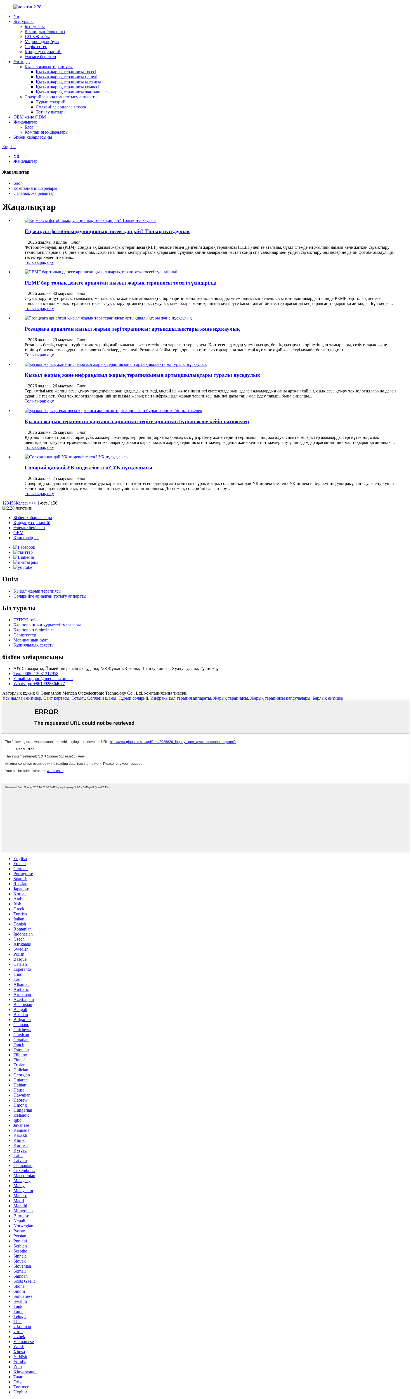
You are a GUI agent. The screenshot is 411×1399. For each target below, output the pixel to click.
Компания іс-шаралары (46, 132)
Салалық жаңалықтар (34, 193)
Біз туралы (23, 21)
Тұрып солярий (50, 102)
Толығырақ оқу (39, 262)
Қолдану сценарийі (43, 51)
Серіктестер (36, 46)
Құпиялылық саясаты (34, 645)
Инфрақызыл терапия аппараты (180, 698)
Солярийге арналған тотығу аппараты (61, 96)
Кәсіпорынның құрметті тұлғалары (47, 624)
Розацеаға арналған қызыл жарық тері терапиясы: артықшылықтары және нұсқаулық (132, 329)
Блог (29, 127)
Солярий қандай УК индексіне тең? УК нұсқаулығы (88, 467)
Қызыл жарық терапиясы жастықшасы (73, 91)
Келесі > (23, 503)
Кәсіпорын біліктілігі (45, 31)
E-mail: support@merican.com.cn (43, 678)
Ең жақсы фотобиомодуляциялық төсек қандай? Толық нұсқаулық (107, 231)
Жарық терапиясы (230, 698)
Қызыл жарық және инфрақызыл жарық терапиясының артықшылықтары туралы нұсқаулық (142, 375)
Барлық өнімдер (328, 698)
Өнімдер (21, 61)
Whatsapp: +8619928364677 (39, 683)
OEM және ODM (29, 117)
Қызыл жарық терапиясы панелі (66, 76)
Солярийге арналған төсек (61, 107)
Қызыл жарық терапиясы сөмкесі (67, 86)
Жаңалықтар (25, 122)
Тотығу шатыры (51, 112)
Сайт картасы (56, 698)
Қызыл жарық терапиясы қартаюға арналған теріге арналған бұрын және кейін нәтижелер (137, 421)
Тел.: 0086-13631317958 (35, 673)
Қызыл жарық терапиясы (49, 66)
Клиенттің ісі (26, 537)
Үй (16, 16)
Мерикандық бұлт (42, 41)
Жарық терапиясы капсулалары (280, 698)
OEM (18, 532)
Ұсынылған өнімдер (21, 698)
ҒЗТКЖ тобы (37, 36)
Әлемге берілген (40, 56)
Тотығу (78, 698)
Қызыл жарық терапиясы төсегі (66, 71)
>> (33, 503)
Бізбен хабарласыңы (32, 137)
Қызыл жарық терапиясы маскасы (68, 81)
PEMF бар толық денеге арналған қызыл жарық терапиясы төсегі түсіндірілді (120, 283)
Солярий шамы (101, 698)
